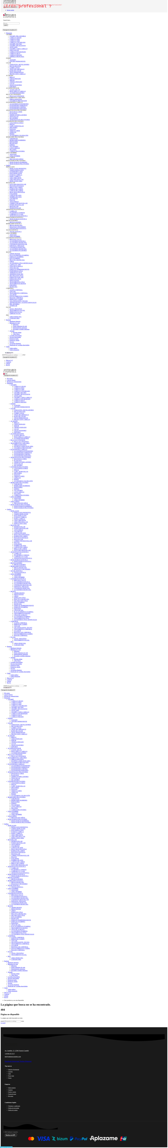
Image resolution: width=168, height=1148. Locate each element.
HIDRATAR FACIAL (16, 312)
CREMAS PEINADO (16, 82)
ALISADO (13, 60)
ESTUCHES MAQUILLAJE (18, 184)
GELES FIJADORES (16, 85)
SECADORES (14, 118)
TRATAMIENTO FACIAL (17, 310)
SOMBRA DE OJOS (16, 197)
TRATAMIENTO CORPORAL (19, 293)
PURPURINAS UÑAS (16, 271)
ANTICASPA (14, 47)
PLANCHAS (13, 113)
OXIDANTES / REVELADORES (19, 64)
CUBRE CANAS (15, 67)
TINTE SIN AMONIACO (17, 69)
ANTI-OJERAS (14, 201)
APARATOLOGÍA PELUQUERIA (20, 119)
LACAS (12, 83)
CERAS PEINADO (15, 78)
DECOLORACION (15, 66)
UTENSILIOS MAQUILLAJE (18, 244)
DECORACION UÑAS (16, 275)
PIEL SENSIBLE (14, 304)
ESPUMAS (13, 86)
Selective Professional (13, 1069)
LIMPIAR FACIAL (15, 313)
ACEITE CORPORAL (16, 290)
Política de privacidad (13, 1108)
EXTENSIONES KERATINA (18, 108)
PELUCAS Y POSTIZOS (17, 96)
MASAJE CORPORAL (16, 298)
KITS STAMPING (15, 258)
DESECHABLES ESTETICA (18, 219)
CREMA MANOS (15, 253)
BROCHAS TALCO (15, 239)
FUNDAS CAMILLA (16, 175)
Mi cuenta (10, 1096)
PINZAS (12, 124)
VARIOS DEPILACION (17, 170)
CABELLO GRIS (15, 41)
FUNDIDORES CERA (16, 171)
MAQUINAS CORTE (16, 112)
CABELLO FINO (15, 39)
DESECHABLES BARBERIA (18, 162)
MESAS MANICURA (16, 225)
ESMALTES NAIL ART (17, 277)
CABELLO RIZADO (16, 55)
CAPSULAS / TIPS (15, 264)
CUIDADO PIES (14, 318)
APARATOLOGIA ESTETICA (19, 216)
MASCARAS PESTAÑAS (17, 192)
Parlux (9, 1078)
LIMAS (12, 261)
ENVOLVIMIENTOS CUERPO (19, 296)
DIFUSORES (13, 127)
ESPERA (12, 145)
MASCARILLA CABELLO (18, 91)
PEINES (12, 134)
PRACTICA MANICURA (17, 260)
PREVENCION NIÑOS (16, 159)
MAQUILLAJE (14, 206)
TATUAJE (13, 291)
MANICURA (13, 287)
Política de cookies (13, 1110)
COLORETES (14, 198)
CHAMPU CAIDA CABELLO (18, 48)
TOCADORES (14, 146)
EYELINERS (13, 194)
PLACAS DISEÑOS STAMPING (19, 255)
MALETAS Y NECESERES (18, 227)
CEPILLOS (13, 132)
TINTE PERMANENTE (17, 72)
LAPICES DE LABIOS (16, 190)
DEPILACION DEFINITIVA (18, 168)
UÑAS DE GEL (14, 268)
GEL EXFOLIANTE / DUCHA (19, 301)
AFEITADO (13, 154)
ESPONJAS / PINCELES (17, 246)
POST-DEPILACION (16, 173)
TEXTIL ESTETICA (16, 231)
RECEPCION (14, 143)
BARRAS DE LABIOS (16, 189)
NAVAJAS (13, 129)
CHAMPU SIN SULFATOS (18, 45)
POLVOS (12, 200)
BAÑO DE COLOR (15, 71)
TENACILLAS (14, 116)
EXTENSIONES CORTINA (18, 107)
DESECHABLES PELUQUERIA (19, 164)
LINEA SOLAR (14, 50)
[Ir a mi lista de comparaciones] (5, 13)
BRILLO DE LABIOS (16, 187)
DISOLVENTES (14, 280)
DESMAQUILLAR (15, 208)
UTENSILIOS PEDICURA (17, 247)
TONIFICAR (13, 305)
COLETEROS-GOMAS (16, 123)
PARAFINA (13, 285)
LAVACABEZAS (15, 148)
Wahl (9, 1073)
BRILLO (12, 77)
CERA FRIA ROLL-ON (16, 179)
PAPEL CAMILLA (15, 176)
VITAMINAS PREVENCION (18, 100)
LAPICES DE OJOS (15, 195)
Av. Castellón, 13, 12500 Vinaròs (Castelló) (17, 1050)
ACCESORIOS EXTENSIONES (19, 104)
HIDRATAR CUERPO (16, 299)
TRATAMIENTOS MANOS (18, 283)
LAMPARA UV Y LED (16, 214)
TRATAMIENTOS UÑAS (17, 282)
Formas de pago (12, 1094)
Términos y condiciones (14, 1106)
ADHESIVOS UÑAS (16, 272)
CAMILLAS (13, 211)
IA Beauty (9, 353)
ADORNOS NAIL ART (16, 274)
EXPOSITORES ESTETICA (18, 228)
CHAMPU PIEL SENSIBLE (18, 36)
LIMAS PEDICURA (15, 316)
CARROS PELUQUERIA (17, 151)
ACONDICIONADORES (17, 93)
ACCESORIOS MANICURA (18, 242)
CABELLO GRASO (15, 37)
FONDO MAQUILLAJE (17, 205)
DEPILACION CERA (16, 181)
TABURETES (14, 138)
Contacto (10, 1090)
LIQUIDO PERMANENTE (17, 61)
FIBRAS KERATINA (16, 99)
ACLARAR (13, 294)
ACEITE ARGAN (15, 89)
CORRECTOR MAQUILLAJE (19, 203)
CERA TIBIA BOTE (15, 178)
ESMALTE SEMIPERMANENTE (19, 269)
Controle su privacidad (6, 1147)
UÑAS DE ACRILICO (16, 266)
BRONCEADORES (15, 222)
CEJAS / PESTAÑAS (16, 309)
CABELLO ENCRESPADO (18, 52)
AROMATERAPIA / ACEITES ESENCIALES (23, 302)
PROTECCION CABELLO (18, 74)
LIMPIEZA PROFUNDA (17, 56)
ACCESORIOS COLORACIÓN (19, 135)
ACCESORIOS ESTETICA (18, 241)
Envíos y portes (12, 1092)
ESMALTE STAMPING (17, 257)
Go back (3, 1023)
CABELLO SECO (15, 53)
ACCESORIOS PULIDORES (18, 250)
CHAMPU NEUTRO (16, 44)
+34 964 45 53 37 (10, 1053)
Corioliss (10, 1071)
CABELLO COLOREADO (17, 42)
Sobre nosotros (12, 1087)
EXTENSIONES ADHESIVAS (18, 105)
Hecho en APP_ (11, 1135)
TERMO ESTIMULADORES (18, 115)
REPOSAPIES (14, 141)
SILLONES (13, 149)
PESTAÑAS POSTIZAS (17, 186)
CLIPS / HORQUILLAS (17, 126)
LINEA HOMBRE (15, 156)
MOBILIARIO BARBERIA (18, 140)
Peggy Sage (11, 1076)
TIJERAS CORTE (15, 130)
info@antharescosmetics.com (13, 1056)
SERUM (12, 80)
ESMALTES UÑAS (15, 279)
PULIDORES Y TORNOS (17, 212)
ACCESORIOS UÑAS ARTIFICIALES (21, 263)
